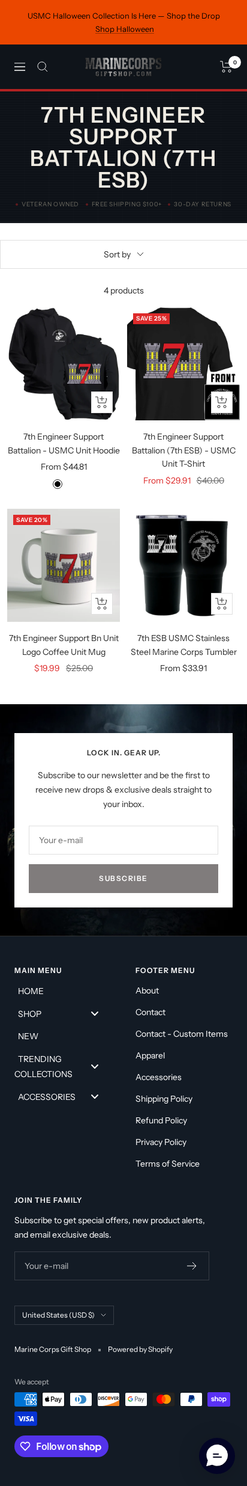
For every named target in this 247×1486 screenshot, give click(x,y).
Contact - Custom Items (181, 1033)
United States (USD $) (58, 1314)
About (147, 990)
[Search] (42, 66)
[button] (217, 1456)
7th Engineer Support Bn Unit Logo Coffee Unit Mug (64, 645)
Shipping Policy (163, 1098)
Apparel (150, 1055)
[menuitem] (63, 990)
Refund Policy (161, 1120)
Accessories (158, 1077)
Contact (150, 1012)
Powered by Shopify (140, 1349)
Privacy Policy (160, 1142)
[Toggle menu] (95, 1013)
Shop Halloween (124, 29)
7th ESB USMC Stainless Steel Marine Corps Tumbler (184, 645)
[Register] (192, 1266)
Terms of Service (167, 1163)
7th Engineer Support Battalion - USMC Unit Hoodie (64, 443)
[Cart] (226, 67)
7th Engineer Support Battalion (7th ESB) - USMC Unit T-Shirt (184, 450)
